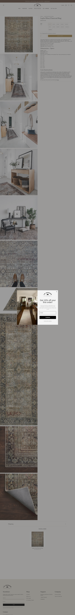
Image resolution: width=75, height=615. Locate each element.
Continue (47, 317)
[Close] (56, 291)
